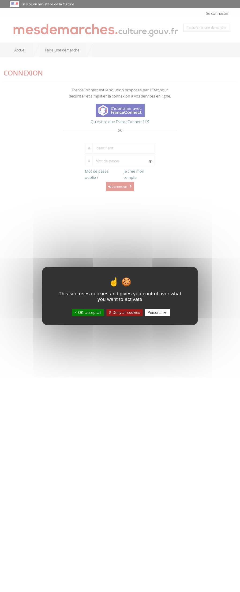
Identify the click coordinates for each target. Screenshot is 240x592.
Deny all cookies (126, 313)
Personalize (157, 313)
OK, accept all (89, 313)
